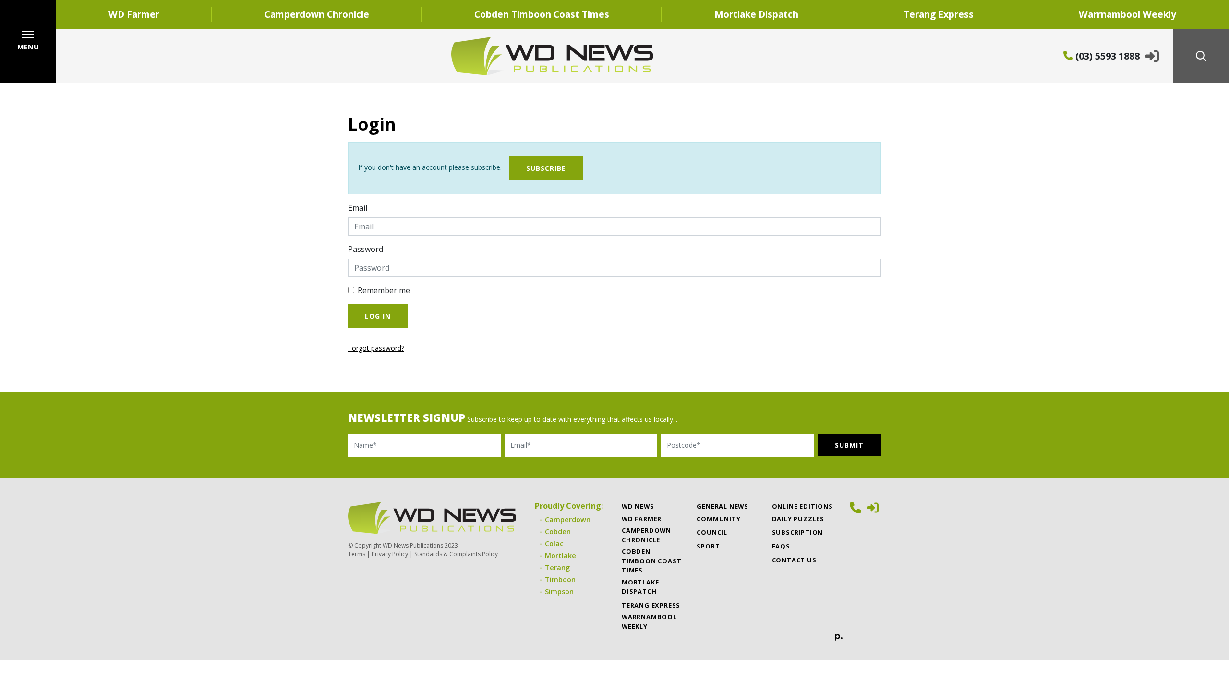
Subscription (797, 532)
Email (357, 208)
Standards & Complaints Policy (456, 554)
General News (722, 506)
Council (712, 532)
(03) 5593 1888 (1106, 55)
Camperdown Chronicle (317, 14)
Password (365, 249)
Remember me (384, 290)
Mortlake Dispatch (756, 14)
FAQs (781, 546)
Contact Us (794, 560)
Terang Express (939, 14)
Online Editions (802, 506)
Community (718, 518)
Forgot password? (376, 348)
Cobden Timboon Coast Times (541, 14)
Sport (708, 546)
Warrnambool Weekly (1127, 14)
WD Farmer (133, 14)
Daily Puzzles (798, 518)
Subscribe (546, 168)
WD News (638, 506)
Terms (356, 554)
